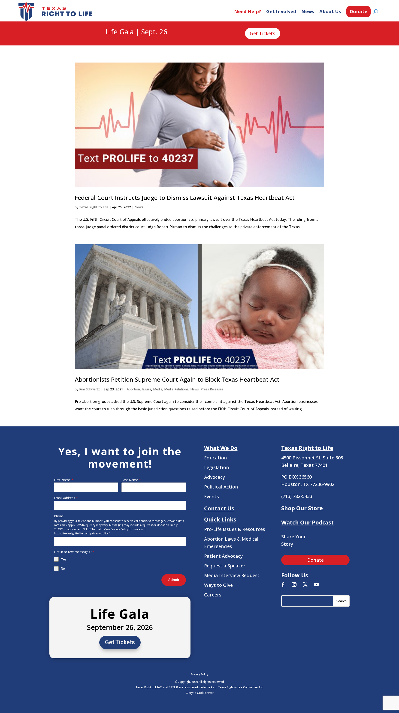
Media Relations (176, 389)
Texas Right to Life (93, 207)
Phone (59, 516)
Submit (173, 580)
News (307, 11)
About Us (330, 11)
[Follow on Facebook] (283, 584)
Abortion (133, 389)
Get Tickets (262, 33)
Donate (358, 11)
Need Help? (247, 11)
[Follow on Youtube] (316, 584)
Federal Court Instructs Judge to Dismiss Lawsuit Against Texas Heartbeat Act (185, 197)
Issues (146, 389)
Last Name (131, 480)
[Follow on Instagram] (294, 584)
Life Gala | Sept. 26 (136, 32)
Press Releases (212, 389)
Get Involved (281, 11)
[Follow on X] (305, 584)
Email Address (66, 498)
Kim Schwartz (89, 389)
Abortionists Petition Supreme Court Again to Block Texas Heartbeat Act (177, 379)
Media (157, 389)
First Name (63, 480)
